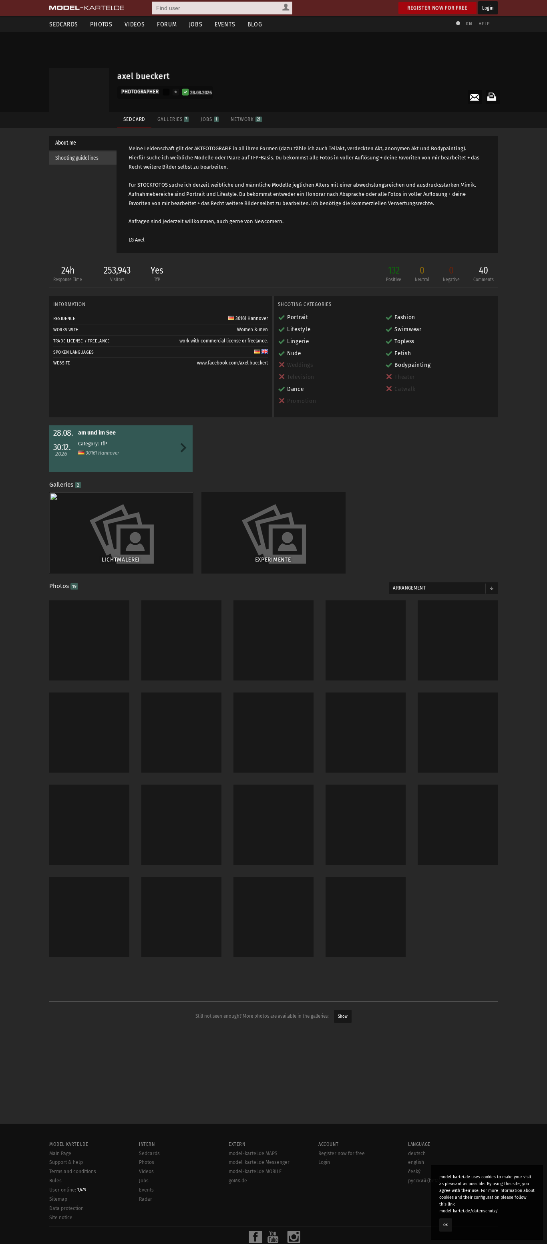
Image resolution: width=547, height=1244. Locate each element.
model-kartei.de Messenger (259, 1162)
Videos (135, 24)
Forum (167, 24)
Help (484, 23)
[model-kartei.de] (86, 8)
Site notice (60, 1217)
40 (483, 273)
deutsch (417, 1153)
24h (67, 273)
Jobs (196, 24)
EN (469, 23)
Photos (101, 24)
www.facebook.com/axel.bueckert (232, 363)
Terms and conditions (72, 1171)
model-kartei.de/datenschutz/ (468, 1211)
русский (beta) (424, 1181)
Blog (254, 24)
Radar (145, 1199)
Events (225, 24)
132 (393, 273)
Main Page (60, 1153)
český (414, 1171)
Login (488, 8)
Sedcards (63, 24)
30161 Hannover (251, 318)
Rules (55, 1181)
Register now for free (437, 8)
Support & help (66, 1162)
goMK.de (238, 1181)
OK (445, 1224)
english (416, 1162)
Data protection (66, 1208)
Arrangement (409, 588)
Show (343, 1016)
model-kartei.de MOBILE (255, 1171)
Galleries (172, 119)
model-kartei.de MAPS (253, 1153)
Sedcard (134, 119)
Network (245, 119)
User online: (67, 1190)
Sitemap (58, 1199)
